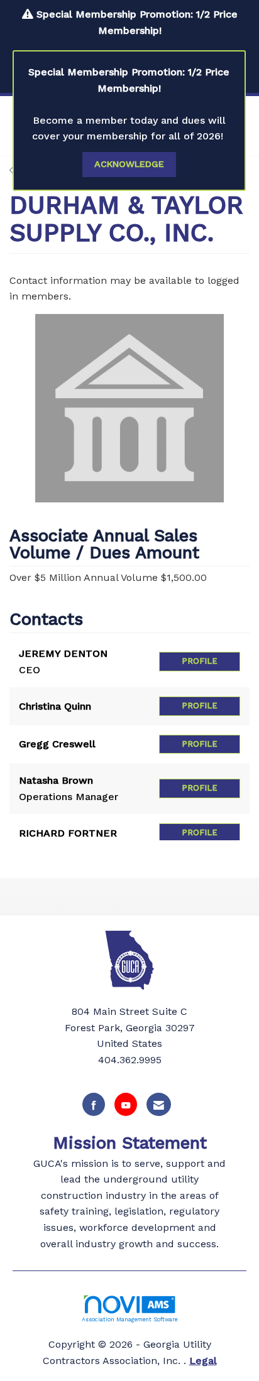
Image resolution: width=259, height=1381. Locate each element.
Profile (200, 661)
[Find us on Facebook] (93, 1104)
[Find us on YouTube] (125, 1104)
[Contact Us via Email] (158, 1104)
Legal (203, 1361)
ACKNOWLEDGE (129, 164)
